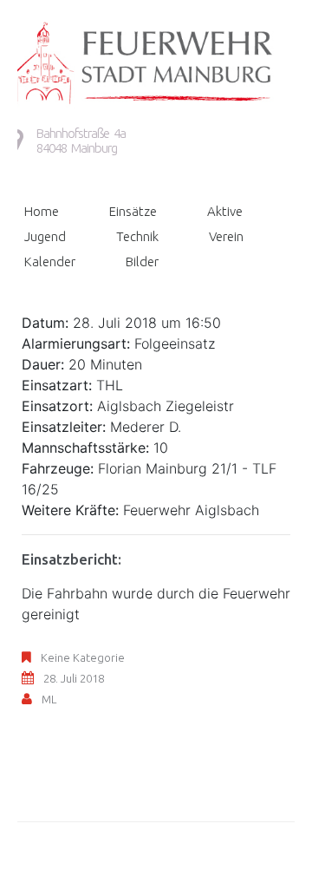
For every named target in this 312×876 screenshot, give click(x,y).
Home (41, 211)
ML (49, 699)
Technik (137, 236)
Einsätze (133, 211)
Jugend (45, 236)
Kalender (49, 261)
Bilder (142, 261)
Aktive (225, 211)
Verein (226, 236)
